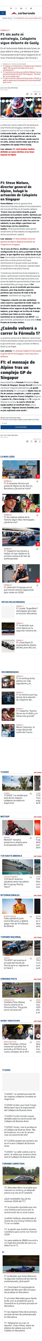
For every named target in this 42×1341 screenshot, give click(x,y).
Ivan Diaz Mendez (11, 87)
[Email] (31, 8)
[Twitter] (16, 8)
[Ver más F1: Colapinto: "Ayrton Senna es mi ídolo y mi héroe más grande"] (8, 714)
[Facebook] (11, 8)
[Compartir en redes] (37, 481)
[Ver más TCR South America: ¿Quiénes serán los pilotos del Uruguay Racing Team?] (17, 867)
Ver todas (37, 772)
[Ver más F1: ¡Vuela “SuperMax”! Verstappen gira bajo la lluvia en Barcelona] (8, 611)
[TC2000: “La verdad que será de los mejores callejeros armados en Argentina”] (21, 1082)
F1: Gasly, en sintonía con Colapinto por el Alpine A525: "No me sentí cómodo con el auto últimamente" (22, 68)
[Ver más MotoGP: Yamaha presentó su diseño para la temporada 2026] (17, 827)
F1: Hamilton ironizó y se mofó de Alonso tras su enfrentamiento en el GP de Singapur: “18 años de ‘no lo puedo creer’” (22, 74)
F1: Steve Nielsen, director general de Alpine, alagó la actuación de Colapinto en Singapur (18, 241)
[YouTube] (21, 8)
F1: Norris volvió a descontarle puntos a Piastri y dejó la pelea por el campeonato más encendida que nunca (22, 80)
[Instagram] (26, 8)
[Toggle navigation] (3, 13)
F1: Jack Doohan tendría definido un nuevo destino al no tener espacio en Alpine (17, 152)
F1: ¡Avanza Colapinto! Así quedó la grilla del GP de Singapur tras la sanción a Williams (21, 353)
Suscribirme (21, 427)
